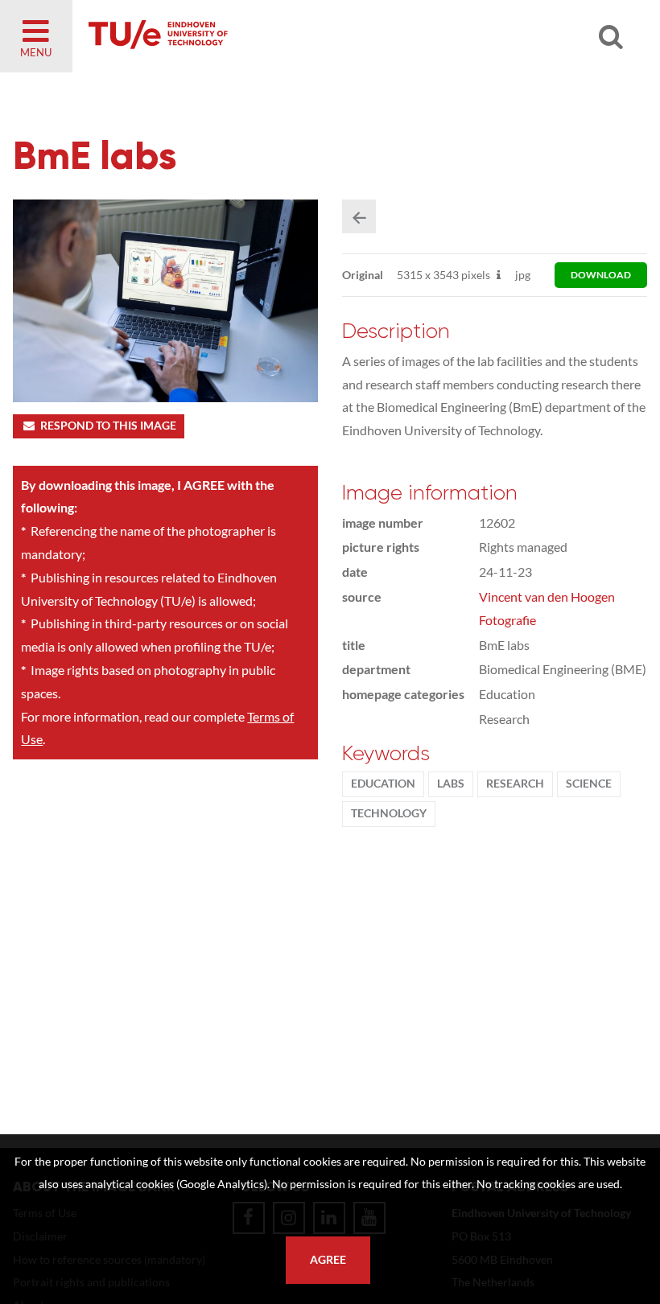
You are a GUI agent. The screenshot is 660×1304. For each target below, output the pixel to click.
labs (450, 783)
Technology (389, 813)
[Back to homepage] (273, 36)
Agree (328, 1259)
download (601, 275)
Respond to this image (108, 425)
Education (383, 783)
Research (515, 783)
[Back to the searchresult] (359, 216)
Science (589, 783)
